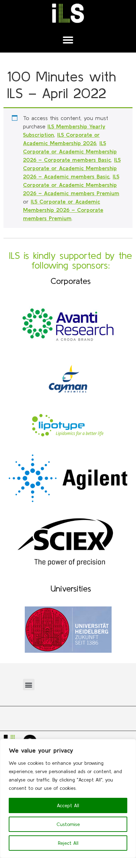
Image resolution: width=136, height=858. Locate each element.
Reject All (68, 843)
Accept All (68, 805)
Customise (68, 824)
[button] (68, 40)
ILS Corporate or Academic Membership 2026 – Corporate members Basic (70, 151)
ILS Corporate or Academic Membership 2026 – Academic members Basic (72, 168)
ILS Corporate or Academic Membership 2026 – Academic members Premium (71, 184)
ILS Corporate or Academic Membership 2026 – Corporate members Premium (63, 209)
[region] (68, 798)
